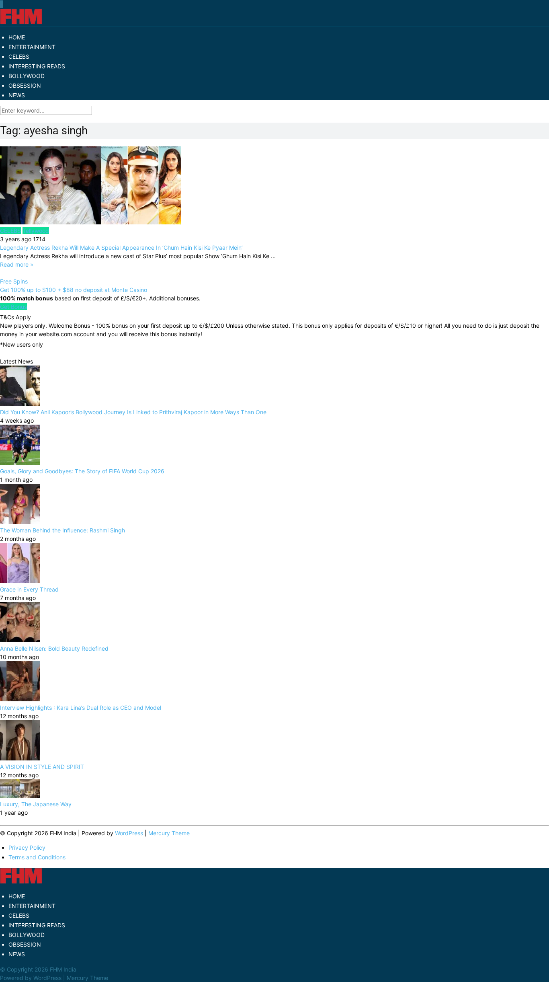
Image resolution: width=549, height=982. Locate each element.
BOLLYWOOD (26, 75)
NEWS (16, 95)
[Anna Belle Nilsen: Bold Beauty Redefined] (20, 640)
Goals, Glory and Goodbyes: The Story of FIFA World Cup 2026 (82, 471)
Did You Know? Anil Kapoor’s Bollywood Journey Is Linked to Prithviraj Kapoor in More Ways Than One (133, 412)
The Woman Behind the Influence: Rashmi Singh (62, 530)
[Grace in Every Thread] (20, 580)
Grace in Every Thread (29, 589)
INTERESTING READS (36, 66)
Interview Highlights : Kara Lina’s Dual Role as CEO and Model (80, 707)
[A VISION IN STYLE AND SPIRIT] (20, 758)
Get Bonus (13, 306)
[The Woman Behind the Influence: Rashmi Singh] (20, 521)
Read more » (16, 264)
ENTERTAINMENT (31, 46)
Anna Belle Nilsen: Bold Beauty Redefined (54, 648)
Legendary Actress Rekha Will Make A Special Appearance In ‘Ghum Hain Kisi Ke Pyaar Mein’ (121, 247)
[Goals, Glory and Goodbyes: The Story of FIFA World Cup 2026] (20, 462)
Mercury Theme (169, 833)
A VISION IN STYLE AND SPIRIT (42, 766)
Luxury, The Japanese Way (36, 804)
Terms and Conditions (37, 857)
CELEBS (18, 56)
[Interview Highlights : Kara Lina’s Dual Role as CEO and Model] (20, 699)
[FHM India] (21, 22)
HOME (16, 37)
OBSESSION (24, 85)
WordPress (129, 833)
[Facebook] (0, 4)
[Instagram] (2, 4)
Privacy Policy (26, 847)
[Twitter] (1, 4)
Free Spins (14, 281)
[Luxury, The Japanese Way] (20, 795)
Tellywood (36, 230)
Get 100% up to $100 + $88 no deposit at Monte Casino (73, 289)
